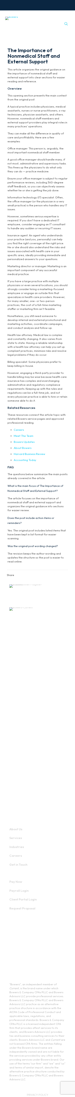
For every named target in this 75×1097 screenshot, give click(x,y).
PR (28, 1094)
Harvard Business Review (29, 454)
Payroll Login (19, 891)
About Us (15, 829)
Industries (16, 847)
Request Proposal (22, 908)
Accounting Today (25, 460)
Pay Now (15, 882)
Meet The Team (23, 435)
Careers (19, 429)
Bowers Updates (24, 441)
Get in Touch (18, 865)
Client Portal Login (23, 899)
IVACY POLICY (39, 1094)
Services (15, 838)
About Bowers (22, 448)
